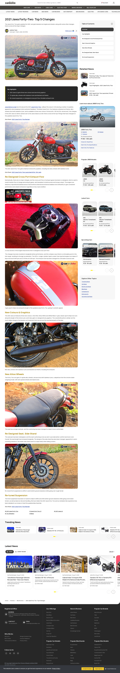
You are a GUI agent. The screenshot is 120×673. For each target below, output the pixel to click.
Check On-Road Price (87, 142)
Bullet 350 (97, 663)
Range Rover (49, 663)
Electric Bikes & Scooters (52, 620)
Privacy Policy (56, 668)
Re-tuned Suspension (88, 57)
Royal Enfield (73, 644)
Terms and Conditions (10, 640)
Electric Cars (49, 617)
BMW (95, 628)
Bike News (45, 12)
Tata (95, 615)
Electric (91, 12)
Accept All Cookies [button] (87, 669)
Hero (71, 647)
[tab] (9, 551)
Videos (72, 628)
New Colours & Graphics (88, 43)
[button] (110, 668)
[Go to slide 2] (93, 230)
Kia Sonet (48, 660)
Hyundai (96, 617)
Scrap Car (48, 633)
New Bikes (49, 615)
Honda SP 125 (97, 660)
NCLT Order (8, 638)
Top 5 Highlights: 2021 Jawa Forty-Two (101, 85)
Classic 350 (97, 647)
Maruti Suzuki (98, 612)
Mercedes (97, 633)
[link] (97, 76)
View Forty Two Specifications (89, 145)
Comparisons (85, 291)
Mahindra (96, 623)
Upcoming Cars (102, 12)
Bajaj (71, 660)
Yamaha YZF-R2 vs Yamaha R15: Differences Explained (101, 579)
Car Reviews (56, 12)
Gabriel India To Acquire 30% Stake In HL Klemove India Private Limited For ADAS (87, 531)
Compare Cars (50, 625)
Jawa (71, 655)
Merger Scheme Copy (25, 636)
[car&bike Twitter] (10, 653)
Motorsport (68, 12)
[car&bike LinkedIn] (18, 653)
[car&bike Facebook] (14, 653)
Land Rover (97, 636)
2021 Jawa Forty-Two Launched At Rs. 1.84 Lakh (26, 172)
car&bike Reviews (74, 620)
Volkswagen (97, 631)
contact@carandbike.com (33, 623)
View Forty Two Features (87, 148)
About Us (7, 636)
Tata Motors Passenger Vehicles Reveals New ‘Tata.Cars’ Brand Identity (23, 531)
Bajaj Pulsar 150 (98, 655)
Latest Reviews (23, 12)
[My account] (113, 2)
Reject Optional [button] (98, 669)
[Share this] (76, 30)
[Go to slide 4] (95, 270)
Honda (96, 620)
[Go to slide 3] (94, 230)
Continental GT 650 (99, 652)
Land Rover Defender (52, 650)
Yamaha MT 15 (98, 644)
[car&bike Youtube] (6, 653)
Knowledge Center (75, 631)
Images (101, 132)
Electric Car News (86, 286)
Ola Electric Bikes (74, 663)
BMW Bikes (73, 652)
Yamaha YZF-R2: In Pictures (55, 531)
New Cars (48, 612)
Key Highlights (86, 34)
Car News (35, 12)
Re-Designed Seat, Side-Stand (90, 52)
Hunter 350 (97, 658)
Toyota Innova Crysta (52, 658)
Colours (85, 134)
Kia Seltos (49, 647)
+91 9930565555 (13, 623)
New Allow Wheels (87, 48)
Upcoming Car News (87, 296)
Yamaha (72, 650)
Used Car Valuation (51, 636)
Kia (95, 625)
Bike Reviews (80, 12)
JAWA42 (85, 180)
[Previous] (107, 190)
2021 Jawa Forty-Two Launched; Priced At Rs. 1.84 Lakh (101, 94)
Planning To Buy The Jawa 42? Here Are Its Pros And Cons (101, 77)
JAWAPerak (101, 180)
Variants (84, 132)
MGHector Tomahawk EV (89, 219)
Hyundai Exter (50, 652)
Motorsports (85, 294)
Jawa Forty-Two (36, 107)
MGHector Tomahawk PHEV (105, 219)
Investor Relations (25, 638)
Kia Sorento (87, 259)
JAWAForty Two (86, 130)
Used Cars (49, 623)
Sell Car (48, 631)
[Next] (111, 190)
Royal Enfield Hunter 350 (100, 650)
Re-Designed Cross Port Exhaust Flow (92, 38)
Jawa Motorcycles (10, 107)
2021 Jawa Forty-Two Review (21, 119)
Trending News (86, 282)
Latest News (10, 12)
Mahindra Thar (50, 644)
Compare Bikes (50, 628)
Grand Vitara (49, 655)
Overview (84, 29)
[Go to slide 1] (92, 230)
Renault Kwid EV (104, 259)
